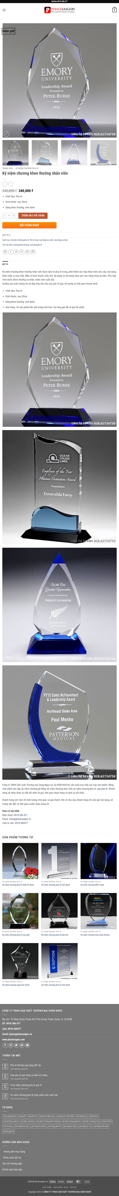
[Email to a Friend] (21, 251)
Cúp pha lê (32, 1116)
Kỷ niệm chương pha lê (27, 168)
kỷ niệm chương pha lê (71, 1121)
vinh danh (30, 301)
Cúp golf (22, 1116)
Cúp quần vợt (81, 1116)
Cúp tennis (94, 1116)
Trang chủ (7, 168)
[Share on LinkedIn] (33, 251)
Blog (66, 1187)
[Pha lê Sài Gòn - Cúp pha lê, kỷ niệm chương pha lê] (59, 10)
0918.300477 (21, 823)
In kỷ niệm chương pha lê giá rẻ (26, 1085)
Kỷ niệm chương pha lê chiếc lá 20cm (18, 885)
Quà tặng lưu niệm (46, 240)
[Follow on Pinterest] (27, 1045)
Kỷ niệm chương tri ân (91, 1121)
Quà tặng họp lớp (21, 1126)
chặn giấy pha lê (9, 1116)
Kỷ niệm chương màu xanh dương (95, 935)
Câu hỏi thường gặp (12, 1163)
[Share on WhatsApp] (5, 251)
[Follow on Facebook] (5, 1045)
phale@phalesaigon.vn (20, 1034)
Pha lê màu (34, 240)
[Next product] (5, 183)
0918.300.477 (20, 815)
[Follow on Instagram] (10, 1045)
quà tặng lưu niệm (38, 1126)
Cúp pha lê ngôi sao (46, 1116)
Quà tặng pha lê (36, 245)
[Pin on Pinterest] (27, 251)
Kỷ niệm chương (27, 1121)
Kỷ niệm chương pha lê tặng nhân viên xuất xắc (34, 1095)
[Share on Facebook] (10, 251)
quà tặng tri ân (85, 1126)
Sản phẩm (57, 1187)
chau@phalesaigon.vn (20, 819)
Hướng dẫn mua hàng (14, 1151)
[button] (4, 10)
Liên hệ (73, 1187)
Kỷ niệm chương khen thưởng (17, 245)
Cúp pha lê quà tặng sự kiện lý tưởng (28, 1075)
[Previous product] (10, 183)
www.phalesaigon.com (13, 1039)
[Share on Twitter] (16, 251)
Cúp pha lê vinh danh (65, 1116)
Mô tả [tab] (5, 264)
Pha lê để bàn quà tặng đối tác (25, 1065)
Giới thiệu (47, 1187)
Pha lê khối (107, 1121)
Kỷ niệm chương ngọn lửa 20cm (16, 985)
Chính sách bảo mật (12, 1169)
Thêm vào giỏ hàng (33, 215)
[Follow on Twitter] (16, 1045)
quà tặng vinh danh (101, 1126)
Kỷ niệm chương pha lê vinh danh (55, 885)
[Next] (110, 80)
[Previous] (8, 80)
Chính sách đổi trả (12, 1157)
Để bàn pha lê (8, 1131)
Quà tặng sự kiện (61, 240)
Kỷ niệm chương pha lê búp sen (54, 935)
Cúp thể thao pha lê (10, 1121)
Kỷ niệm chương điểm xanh (92, 885)
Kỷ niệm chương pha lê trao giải (15, 935)
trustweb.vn (43, 1181)
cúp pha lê (102, 788)
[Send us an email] (21, 1045)
